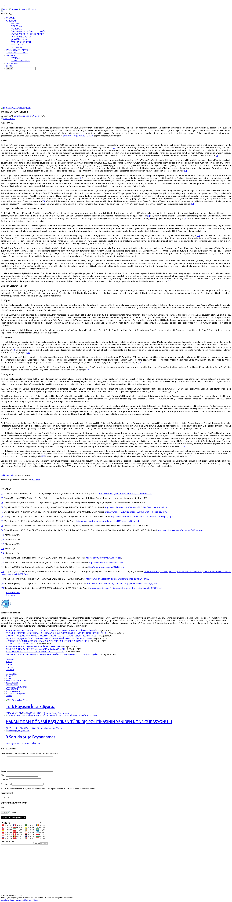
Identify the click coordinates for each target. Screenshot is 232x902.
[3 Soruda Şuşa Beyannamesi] (17, 731)
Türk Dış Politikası (13, 691)
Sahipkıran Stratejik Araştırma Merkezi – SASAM (20, 900)
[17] (139, 362)
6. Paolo (9, 678)
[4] (80, 178)
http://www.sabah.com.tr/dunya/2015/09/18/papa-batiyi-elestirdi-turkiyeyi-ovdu (123, 583)
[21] (189, 456)
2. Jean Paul (10, 676)
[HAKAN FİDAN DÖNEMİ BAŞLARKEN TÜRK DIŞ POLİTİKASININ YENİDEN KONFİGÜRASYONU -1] (51, 715)
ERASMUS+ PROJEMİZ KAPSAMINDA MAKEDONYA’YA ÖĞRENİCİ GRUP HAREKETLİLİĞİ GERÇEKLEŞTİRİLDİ (53, 654)
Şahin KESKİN (12, 689)
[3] (185, 170)
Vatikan (36, 116)
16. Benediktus (11, 674)
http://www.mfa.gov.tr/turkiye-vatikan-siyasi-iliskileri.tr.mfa (125, 493)
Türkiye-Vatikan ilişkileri (15, 693)
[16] (119, 359)
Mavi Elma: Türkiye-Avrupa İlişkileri (77, 135)
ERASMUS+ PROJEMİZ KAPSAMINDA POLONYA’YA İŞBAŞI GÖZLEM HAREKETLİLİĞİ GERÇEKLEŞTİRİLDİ (51, 635)
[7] (192, 204)
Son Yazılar (11, 595)
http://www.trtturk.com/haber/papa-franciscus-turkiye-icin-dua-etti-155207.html (125, 588)
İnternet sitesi (6, 784)
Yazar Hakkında (13, 592)
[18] (88, 369)
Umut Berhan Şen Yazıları (51, 728)
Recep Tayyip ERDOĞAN (16, 687)
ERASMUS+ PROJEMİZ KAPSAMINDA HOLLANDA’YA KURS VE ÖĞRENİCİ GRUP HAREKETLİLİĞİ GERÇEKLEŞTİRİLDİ (56, 633)
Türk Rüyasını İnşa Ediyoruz (30, 706)
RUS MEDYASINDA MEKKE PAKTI (21, 643)
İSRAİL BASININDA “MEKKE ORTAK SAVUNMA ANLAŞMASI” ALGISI (35, 649)
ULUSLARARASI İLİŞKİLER (33, 713)
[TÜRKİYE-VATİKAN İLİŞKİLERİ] (16, 108)
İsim (3, 775)
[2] (217, 155)
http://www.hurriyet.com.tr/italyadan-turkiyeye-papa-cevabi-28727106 (117, 578)
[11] (198, 235)
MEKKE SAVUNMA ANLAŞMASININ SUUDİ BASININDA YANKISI (34, 646)
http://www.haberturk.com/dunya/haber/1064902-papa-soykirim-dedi (107, 521)
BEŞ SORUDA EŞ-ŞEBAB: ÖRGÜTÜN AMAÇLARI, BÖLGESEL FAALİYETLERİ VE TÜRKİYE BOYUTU (48, 638)
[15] (38, 359)
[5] (44, 201)
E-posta (4, 780)
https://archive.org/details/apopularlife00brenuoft (180, 530)
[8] (148, 215)
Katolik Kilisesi (12, 683)
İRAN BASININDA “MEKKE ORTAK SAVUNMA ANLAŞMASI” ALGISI (35, 651)
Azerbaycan (11, 743)
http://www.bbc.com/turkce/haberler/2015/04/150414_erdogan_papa (141, 516)
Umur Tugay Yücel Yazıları (57, 713)
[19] (183, 446)
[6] (20, 204)
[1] (114, 147)
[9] (185, 218)
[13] (13, 350)
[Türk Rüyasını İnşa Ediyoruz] (18, 700)
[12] (169, 281)
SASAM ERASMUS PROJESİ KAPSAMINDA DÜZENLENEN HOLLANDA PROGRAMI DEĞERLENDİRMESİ (51, 630)
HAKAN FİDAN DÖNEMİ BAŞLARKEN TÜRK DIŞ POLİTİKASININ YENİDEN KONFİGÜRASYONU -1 (89, 721)
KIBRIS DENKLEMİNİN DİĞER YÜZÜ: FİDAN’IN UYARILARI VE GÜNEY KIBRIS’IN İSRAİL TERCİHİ (47, 641)
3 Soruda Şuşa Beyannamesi (31, 736)
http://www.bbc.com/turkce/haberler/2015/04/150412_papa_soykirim (136, 507)
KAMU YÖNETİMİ (13, 713)
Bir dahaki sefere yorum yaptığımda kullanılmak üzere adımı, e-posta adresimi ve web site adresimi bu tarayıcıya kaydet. (49, 789)
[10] (31, 228)
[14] (28, 352)
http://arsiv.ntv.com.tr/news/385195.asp (103, 557)
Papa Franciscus (12, 685)
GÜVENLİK (10, 728)
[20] (43, 456)
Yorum (3, 771)
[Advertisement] (116, 89)
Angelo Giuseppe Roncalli (16, 680)
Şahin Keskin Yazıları (23, 116)
